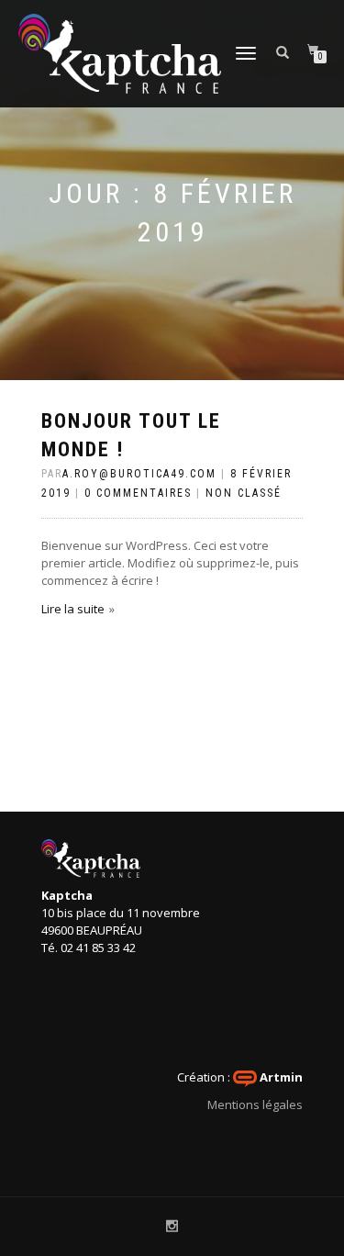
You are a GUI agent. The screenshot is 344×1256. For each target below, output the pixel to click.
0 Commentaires (138, 493)
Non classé (243, 493)
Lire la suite (73, 608)
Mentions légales (255, 1104)
